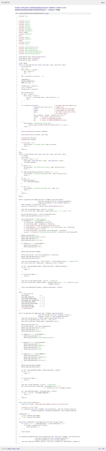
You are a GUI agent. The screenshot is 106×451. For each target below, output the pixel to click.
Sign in (102, 2)
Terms (18, 448)
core (64, 7)
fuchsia (17, 7)
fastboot (51, 10)
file (47, 13)
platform (52, 7)
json (103, 448)
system (58, 7)
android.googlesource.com (39, 7)
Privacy (13, 448)
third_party (25, 7)
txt (99, 448)
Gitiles (9, 448)
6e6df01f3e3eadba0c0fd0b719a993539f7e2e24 (30, 10)
